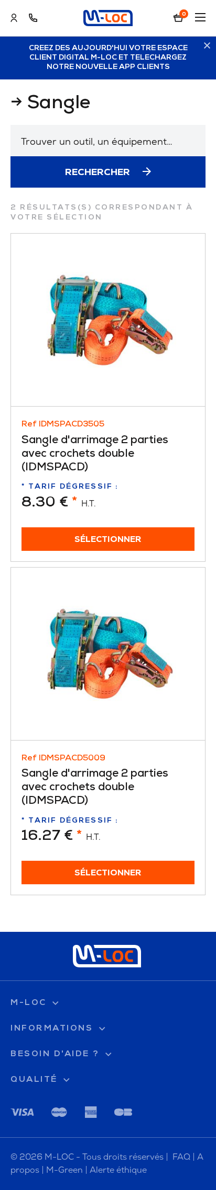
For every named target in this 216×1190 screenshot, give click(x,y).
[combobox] (108, 140)
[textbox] (108, 141)
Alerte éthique (118, 1169)
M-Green (64, 1169)
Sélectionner (108, 540)
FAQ (181, 1156)
